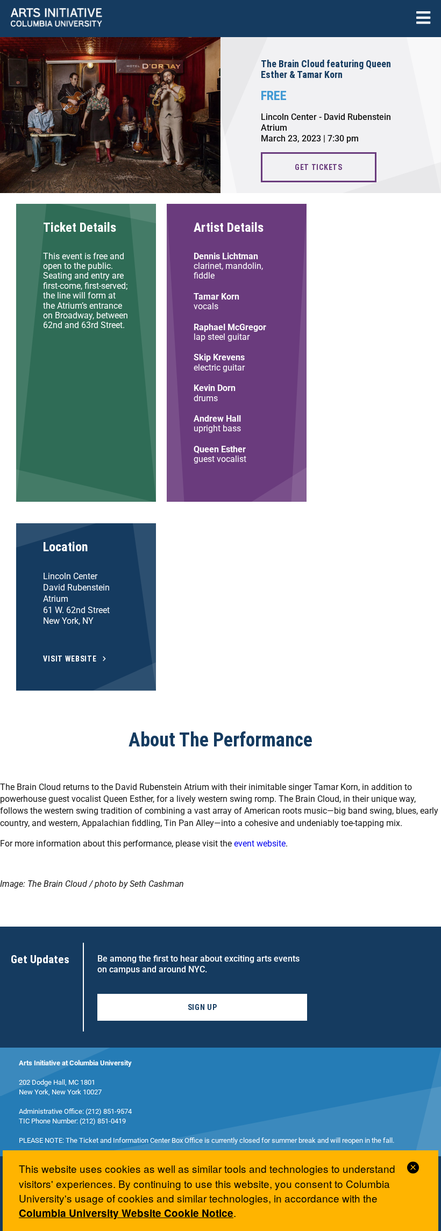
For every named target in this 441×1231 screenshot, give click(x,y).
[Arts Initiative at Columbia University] (56, 18)
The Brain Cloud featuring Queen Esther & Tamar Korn (326, 69)
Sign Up (202, 1007)
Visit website (70, 659)
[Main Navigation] (423, 18)
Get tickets (319, 167)
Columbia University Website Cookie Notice (126, 1213)
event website (260, 843)
